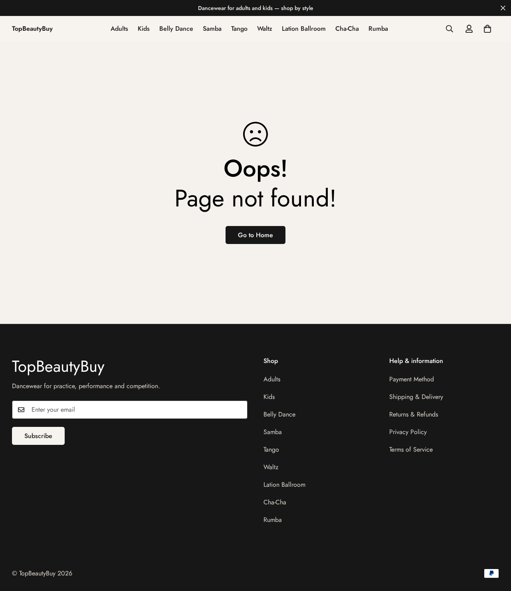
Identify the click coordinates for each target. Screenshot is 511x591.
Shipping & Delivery (416, 396)
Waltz (264, 28)
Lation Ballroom (304, 28)
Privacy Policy (408, 431)
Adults (119, 28)
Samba (212, 28)
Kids (144, 28)
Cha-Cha (347, 28)
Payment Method (411, 379)
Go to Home (255, 235)
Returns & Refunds (413, 414)
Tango (239, 28)
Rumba (378, 28)
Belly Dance (176, 28)
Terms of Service (411, 449)
